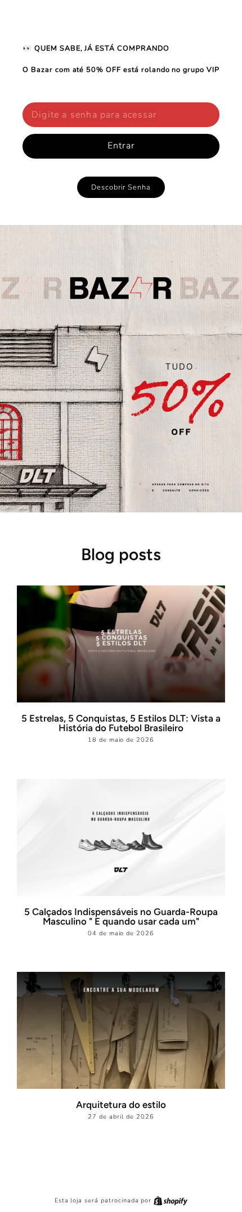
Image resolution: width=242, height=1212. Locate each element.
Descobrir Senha (121, 187)
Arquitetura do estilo (121, 1104)
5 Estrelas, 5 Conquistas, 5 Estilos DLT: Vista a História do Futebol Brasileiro (121, 723)
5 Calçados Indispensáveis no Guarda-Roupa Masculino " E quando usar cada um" (121, 916)
